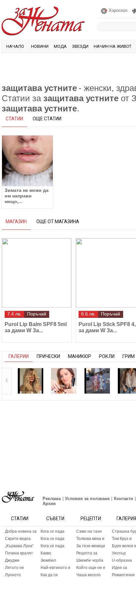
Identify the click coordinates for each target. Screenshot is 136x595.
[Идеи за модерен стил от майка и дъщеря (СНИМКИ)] (97, 381)
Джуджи (12, 560)
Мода (60, 46)
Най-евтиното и (55, 567)
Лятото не (14, 567)
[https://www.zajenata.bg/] (18, 497)
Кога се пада (52, 531)
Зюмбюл (48, 560)
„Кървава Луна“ (19, 546)
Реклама (52, 498)
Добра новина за (21, 531)
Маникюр (79, 356)
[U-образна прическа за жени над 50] (64, 381)
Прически (48, 356)
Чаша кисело (88, 575)
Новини (40, 46)
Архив (49, 503)
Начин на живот (112, 46)
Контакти (123, 498)
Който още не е (90, 567)
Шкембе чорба (89, 560)
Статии (19, 518)
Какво (46, 553)
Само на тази (89, 531)
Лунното (13, 575)
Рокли (107, 356)
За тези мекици (90, 546)
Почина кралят (19, 553)
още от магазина (57, 221)
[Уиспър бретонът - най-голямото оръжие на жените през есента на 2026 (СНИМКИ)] (30, 381)
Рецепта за (86, 553)
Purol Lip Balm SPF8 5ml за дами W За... (36, 327)
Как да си (49, 575)
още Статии (47, 118)
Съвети (55, 518)
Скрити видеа (18, 538)
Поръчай (36, 313)
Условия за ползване (87, 498)
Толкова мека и (90, 538)
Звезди (80, 46)
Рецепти (91, 518)
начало (15, 46)
